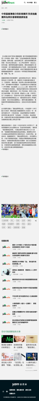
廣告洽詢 (28, 390)
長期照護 (16, 227)
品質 (23, 221)
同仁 (12, 221)
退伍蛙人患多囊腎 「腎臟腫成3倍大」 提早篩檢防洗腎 (6, 363)
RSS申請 (29, 3)
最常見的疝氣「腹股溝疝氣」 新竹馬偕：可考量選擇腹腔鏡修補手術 (32, 346)
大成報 (3, 20)
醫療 (3, 224)
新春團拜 (11, 224)
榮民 (23, 224)
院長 (17, 221)
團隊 (17, 224)
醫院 (9, 227)
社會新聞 (5, 221)
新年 (3, 227)
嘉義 (23, 227)
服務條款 (12, 390)
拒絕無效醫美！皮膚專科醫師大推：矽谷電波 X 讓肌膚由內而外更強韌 (19, 346)
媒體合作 (12, 394)
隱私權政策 (20, 390)
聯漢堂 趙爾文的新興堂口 (6, 346)
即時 (6, 8)
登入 (35, 3)
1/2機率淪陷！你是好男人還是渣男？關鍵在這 (31, 363)
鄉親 (29, 221)
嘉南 (29, 224)
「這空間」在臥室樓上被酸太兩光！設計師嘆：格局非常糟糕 (19, 363)
